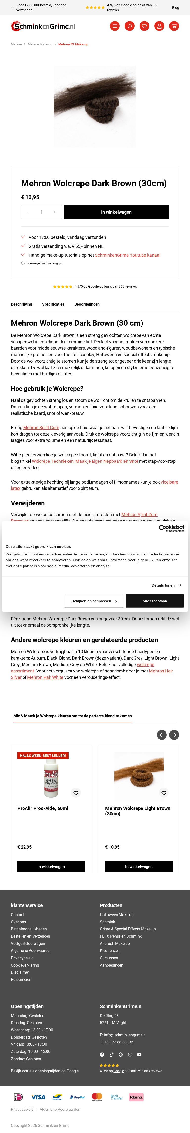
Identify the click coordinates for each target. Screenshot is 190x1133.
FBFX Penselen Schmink (121, 936)
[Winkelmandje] (174, 26)
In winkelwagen (116, 212)
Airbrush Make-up (115, 943)
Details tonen (163, 585)
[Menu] (115, 26)
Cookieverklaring (25, 965)
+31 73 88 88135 (118, 1041)
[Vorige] (162, 735)
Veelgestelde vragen (28, 943)
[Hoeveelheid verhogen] (55, 212)
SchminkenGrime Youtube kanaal (127, 255)
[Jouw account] (159, 26)
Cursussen (109, 957)
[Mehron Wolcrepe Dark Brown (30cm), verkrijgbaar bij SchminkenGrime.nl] (95, 107)
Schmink (107, 921)
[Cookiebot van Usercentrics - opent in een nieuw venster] (162, 528)
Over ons (18, 921)
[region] (95, 107)
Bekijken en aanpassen (91, 601)
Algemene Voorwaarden (31, 950)
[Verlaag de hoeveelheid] (28, 212)
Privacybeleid (22, 957)
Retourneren (21, 979)
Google (126, 5)
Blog (175, 7)
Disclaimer (20, 972)
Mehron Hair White (45, 677)
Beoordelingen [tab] (87, 304)
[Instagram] (130, 1054)
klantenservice (27, 905)
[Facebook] (102, 1054)
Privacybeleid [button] (22, 1109)
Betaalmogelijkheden (29, 928)
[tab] (21, 304)
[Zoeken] (130, 26)
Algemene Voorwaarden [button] (60, 1109)
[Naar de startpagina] (43, 26)
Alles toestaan (154, 601)
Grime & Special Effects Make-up (128, 928)
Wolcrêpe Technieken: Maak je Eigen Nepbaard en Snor (85, 461)
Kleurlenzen (110, 950)
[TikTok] (111, 1054)
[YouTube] (139, 1054)
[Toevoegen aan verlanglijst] (76, 793)
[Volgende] (174, 735)
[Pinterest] (121, 1054)
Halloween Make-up (117, 914)
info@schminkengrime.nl (125, 1034)
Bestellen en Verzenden (30, 936)
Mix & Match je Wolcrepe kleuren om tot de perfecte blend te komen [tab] (72, 715)
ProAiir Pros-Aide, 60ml (42, 808)
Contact (17, 914)
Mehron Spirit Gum (41, 427)
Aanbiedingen (111, 965)
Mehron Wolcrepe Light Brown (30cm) (137, 811)
